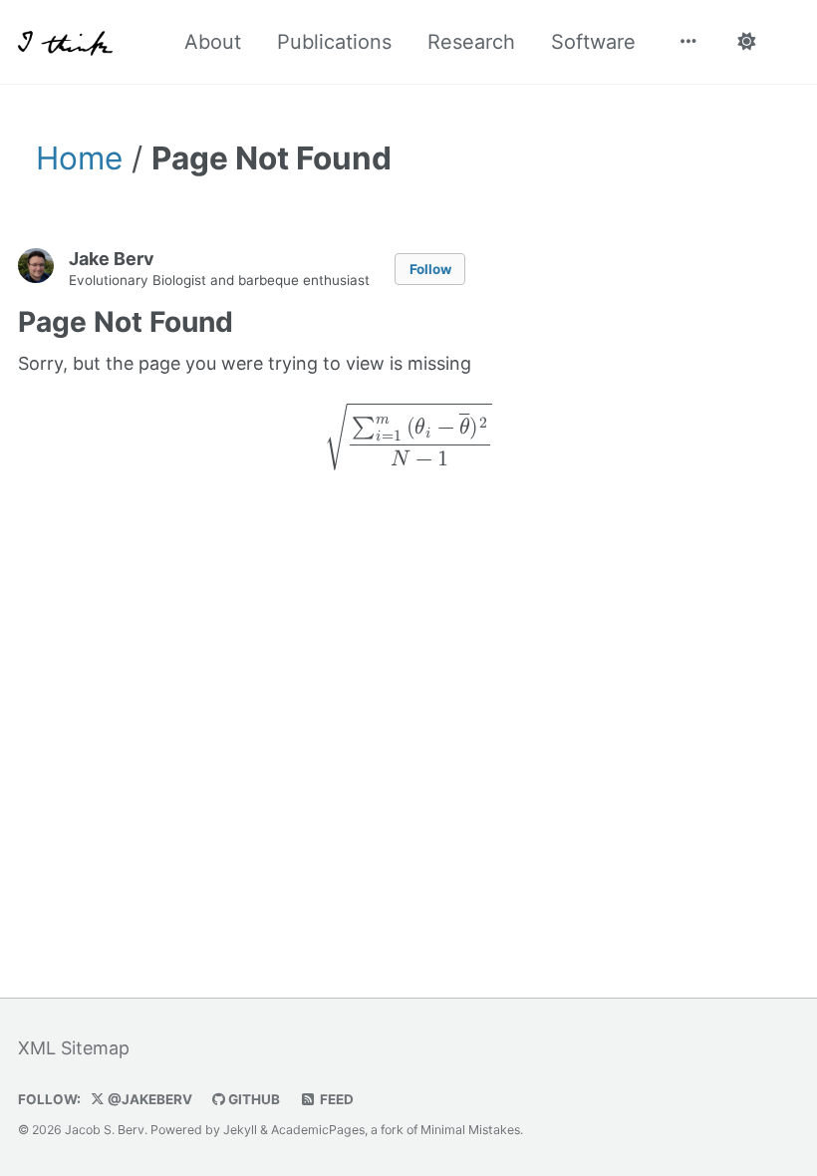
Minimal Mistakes (470, 1129)
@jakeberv (148, 1099)
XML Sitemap (74, 1047)
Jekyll (240, 1129)
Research (471, 42)
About (212, 42)
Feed (335, 1099)
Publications (334, 42)
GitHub (252, 1099)
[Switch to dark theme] (745, 42)
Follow (430, 269)
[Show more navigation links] (688, 42)
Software (593, 42)
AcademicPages (318, 1129)
